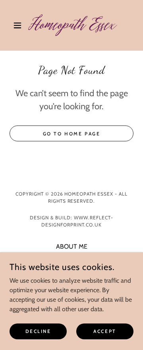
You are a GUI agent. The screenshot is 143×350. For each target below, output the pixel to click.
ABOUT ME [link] (71, 246)
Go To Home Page (71, 134)
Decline (38, 331)
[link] (71, 25)
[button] (19, 25)
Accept (104, 331)
